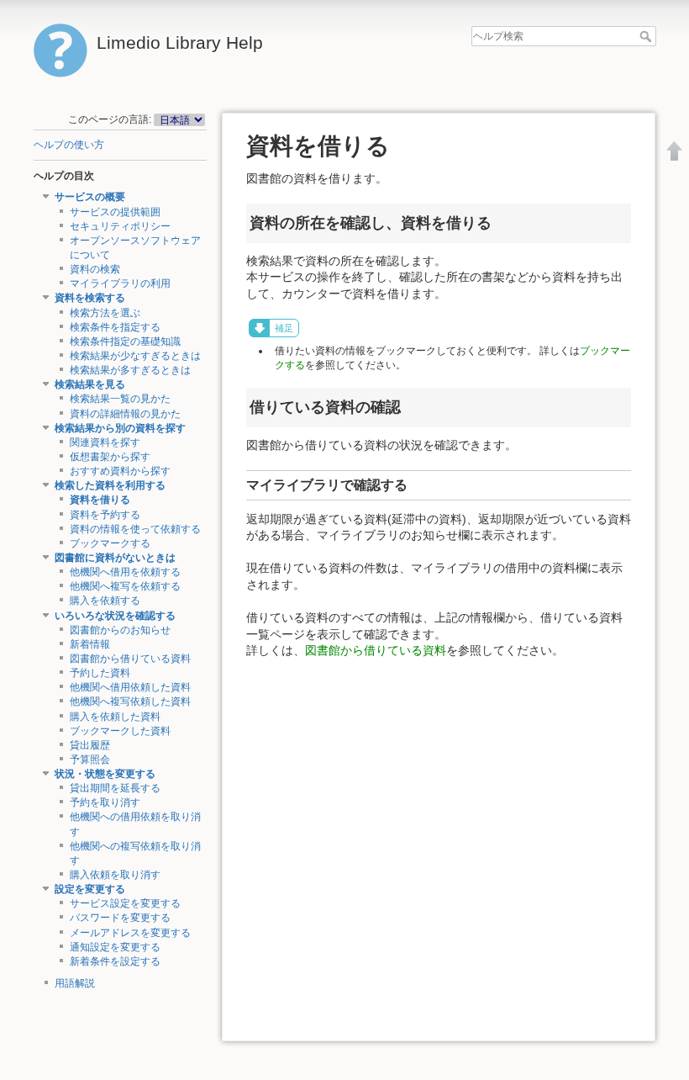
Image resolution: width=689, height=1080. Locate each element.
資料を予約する (105, 515)
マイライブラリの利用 (120, 283)
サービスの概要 (90, 197)
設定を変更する (90, 889)
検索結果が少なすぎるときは (135, 356)
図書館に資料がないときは (115, 558)
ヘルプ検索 (647, 36)
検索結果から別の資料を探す (120, 428)
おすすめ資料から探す (120, 471)
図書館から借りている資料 (130, 658)
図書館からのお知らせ (120, 630)
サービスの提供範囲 (115, 212)
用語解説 (75, 983)
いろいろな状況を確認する (115, 616)
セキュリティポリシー (120, 226)
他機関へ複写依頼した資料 (130, 701)
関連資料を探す (105, 442)
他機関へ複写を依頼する (125, 586)
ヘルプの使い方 (69, 145)
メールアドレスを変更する (130, 933)
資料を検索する (90, 298)
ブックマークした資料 (120, 731)
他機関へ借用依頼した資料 (130, 687)
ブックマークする (110, 543)
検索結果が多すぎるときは (130, 370)
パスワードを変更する (120, 918)
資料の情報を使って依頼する (135, 529)
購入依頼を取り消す (115, 875)
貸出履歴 (90, 745)
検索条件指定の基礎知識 (125, 341)
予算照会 (90, 759)
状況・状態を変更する (105, 774)
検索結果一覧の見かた (120, 399)
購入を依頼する (105, 600)
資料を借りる (100, 500)
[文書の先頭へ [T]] (674, 150)
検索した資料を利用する (110, 485)
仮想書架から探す (110, 457)
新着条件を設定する (115, 961)
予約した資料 (100, 673)
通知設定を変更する (115, 947)
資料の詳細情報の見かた (125, 414)
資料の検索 (95, 269)
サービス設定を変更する (125, 903)
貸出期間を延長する (115, 788)
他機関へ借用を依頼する (125, 572)
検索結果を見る (90, 384)
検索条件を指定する (115, 327)
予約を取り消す (105, 802)
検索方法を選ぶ (105, 313)
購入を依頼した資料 (115, 717)
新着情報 (90, 644)
